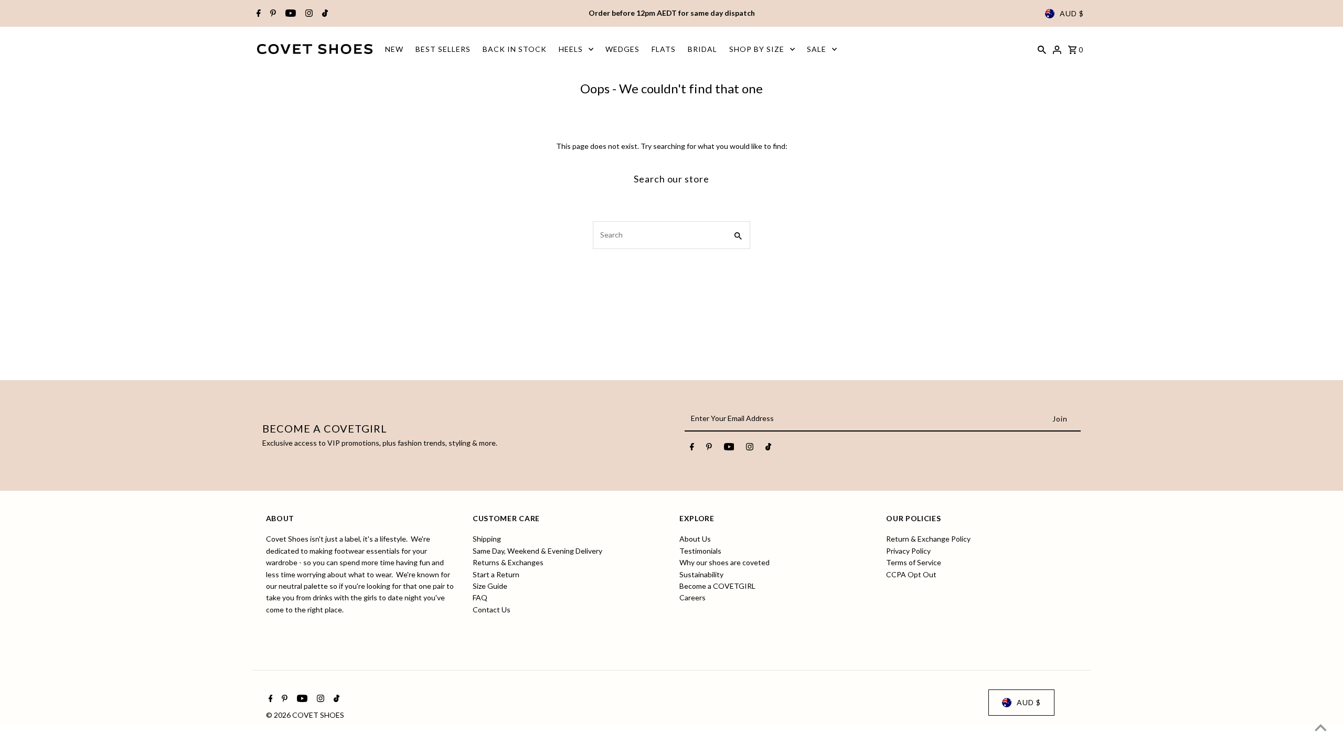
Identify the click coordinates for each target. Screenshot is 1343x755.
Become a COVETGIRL (717, 585)
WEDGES (622, 49)
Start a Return (496, 574)
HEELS (571, 49)
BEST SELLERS (443, 49)
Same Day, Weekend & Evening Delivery (537, 550)
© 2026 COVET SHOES (305, 714)
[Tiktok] (323, 13)
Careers (692, 597)
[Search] (1042, 48)
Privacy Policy (908, 550)
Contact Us (491, 609)
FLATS (664, 49)
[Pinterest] (272, 13)
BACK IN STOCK (515, 49)
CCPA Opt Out (911, 574)
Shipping (487, 538)
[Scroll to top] (1321, 727)
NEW (394, 49)
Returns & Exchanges (508, 562)
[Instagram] (308, 13)
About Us (695, 538)
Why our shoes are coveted (724, 562)
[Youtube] (289, 13)
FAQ (480, 597)
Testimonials (700, 550)
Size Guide (490, 585)
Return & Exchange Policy (928, 538)
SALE (816, 49)
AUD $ (1072, 13)
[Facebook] (257, 13)
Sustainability (701, 574)
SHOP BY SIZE (756, 49)
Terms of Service (913, 562)
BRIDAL (702, 49)
